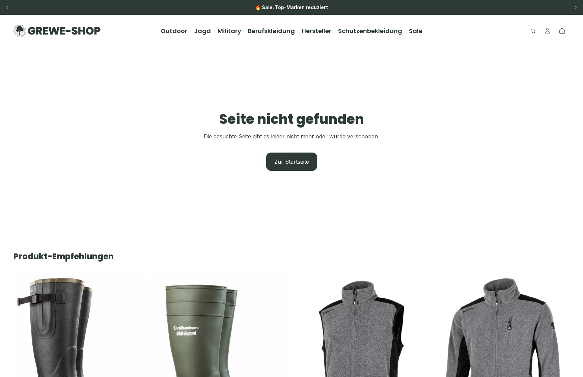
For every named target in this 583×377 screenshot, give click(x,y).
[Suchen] (533, 31)
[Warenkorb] (562, 31)
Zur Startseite (291, 161)
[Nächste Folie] (575, 7)
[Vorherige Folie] (7, 7)
